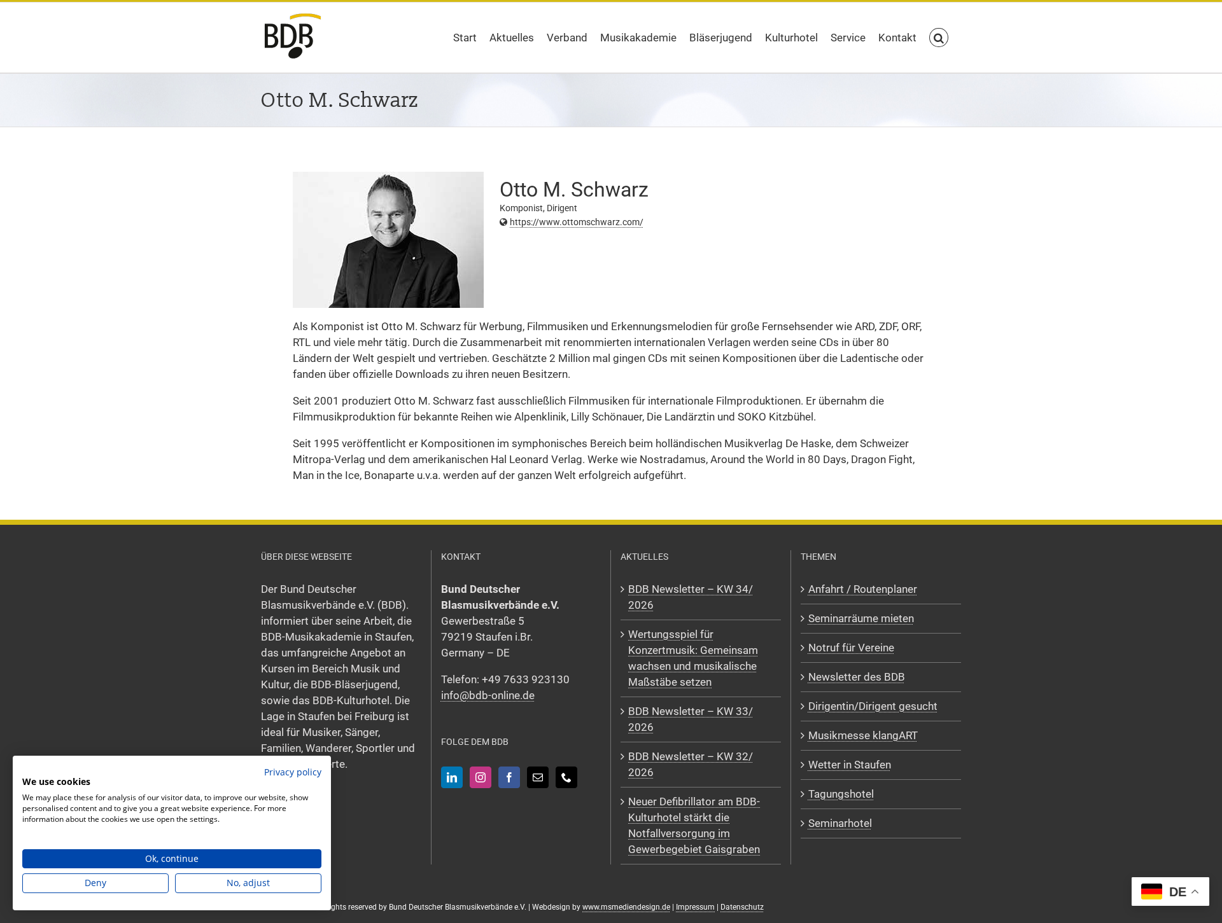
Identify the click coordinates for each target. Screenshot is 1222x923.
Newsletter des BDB (856, 676)
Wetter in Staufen (849, 764)
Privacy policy (292, 772)
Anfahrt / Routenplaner (862, 589)
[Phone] (566, 777)
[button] (938, 38)
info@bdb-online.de (488, 695)
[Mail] (538, 777)
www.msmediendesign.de (626, 907)
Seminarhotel (840, 823)
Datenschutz (742, 907)
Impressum (695, 907)
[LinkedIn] (452, 777)
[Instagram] (480, 777)
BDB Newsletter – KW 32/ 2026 (690, 764)
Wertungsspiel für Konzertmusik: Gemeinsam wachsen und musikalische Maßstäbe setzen (693, 658)
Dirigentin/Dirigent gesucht (873, 706)
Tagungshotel (841, 794)
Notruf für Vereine (851, 647)
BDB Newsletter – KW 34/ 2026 (690, 597)
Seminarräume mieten (861, 618)
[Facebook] (509, 777)
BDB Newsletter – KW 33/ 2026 (690, 719)
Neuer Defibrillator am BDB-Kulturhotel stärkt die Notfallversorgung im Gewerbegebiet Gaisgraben (694, 825)
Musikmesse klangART (863, 735)
